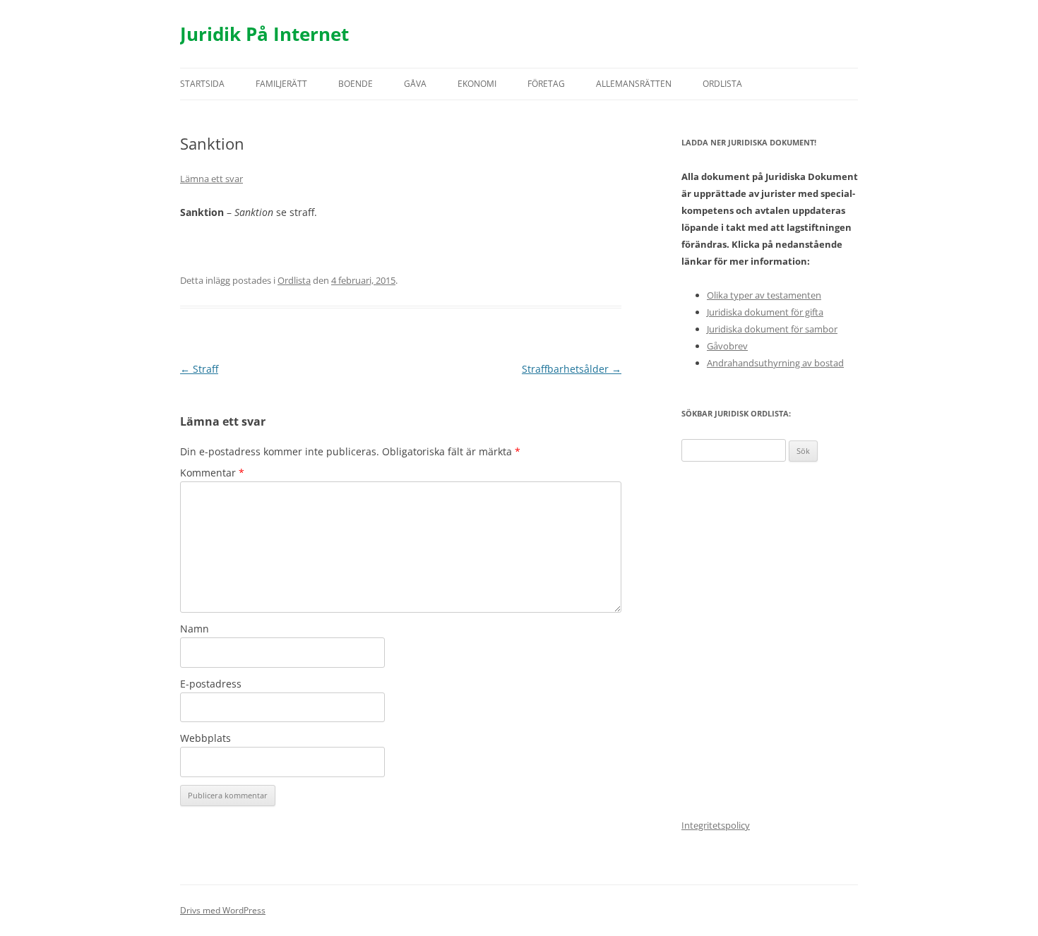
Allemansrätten (634, 84)
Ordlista (722, 84)
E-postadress (210, 683)
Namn (194, 628)
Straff (199, 369)
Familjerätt (281, 84)
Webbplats (205, 738)
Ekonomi (477, 84)
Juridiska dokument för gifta (765, 312)
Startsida (202, 84)
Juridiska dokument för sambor (772, 329)
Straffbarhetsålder (571, 369)
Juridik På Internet (264, 34)
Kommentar (212, 472)
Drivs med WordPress (223, 910)
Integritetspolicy (715, 825)
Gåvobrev (727, 346)
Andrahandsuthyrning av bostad (775, 362)
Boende (355, 84)
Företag (546, 84)
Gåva (415, 84)
